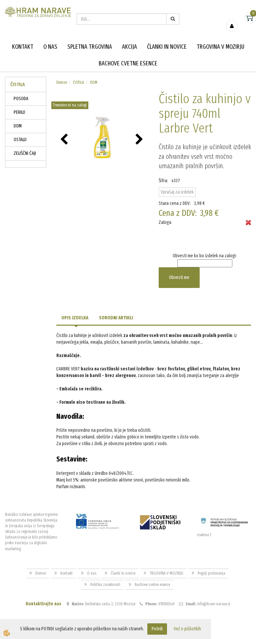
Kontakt (22, 46)
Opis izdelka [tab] (74, 318)
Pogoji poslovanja (211, 573)
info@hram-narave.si (213, 604)
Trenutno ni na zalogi (70, 105)
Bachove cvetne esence (128, 63)
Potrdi (157, 629)
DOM (18, 126)
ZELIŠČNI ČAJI (25, 153)
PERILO (19, 112)
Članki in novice (167, 46)
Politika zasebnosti (105, 584)
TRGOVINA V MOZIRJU (220, 46)
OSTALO (20, 139)
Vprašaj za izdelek (177, 192)
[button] (140, 139)
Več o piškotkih (187, 629)
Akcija (129, 46)
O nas (50, 46)
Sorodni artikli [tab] (116, 318)
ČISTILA (78, 82)
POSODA (21, 98)
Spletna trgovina (89, 46)
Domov (61, 82)
